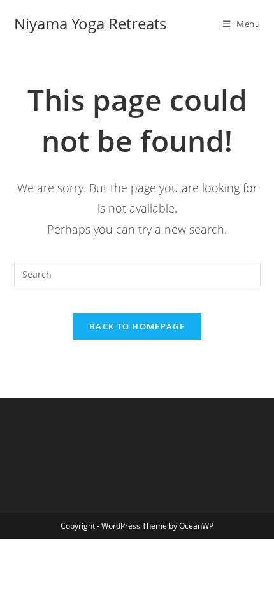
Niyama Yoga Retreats (90, 23)
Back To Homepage (137, 326)
